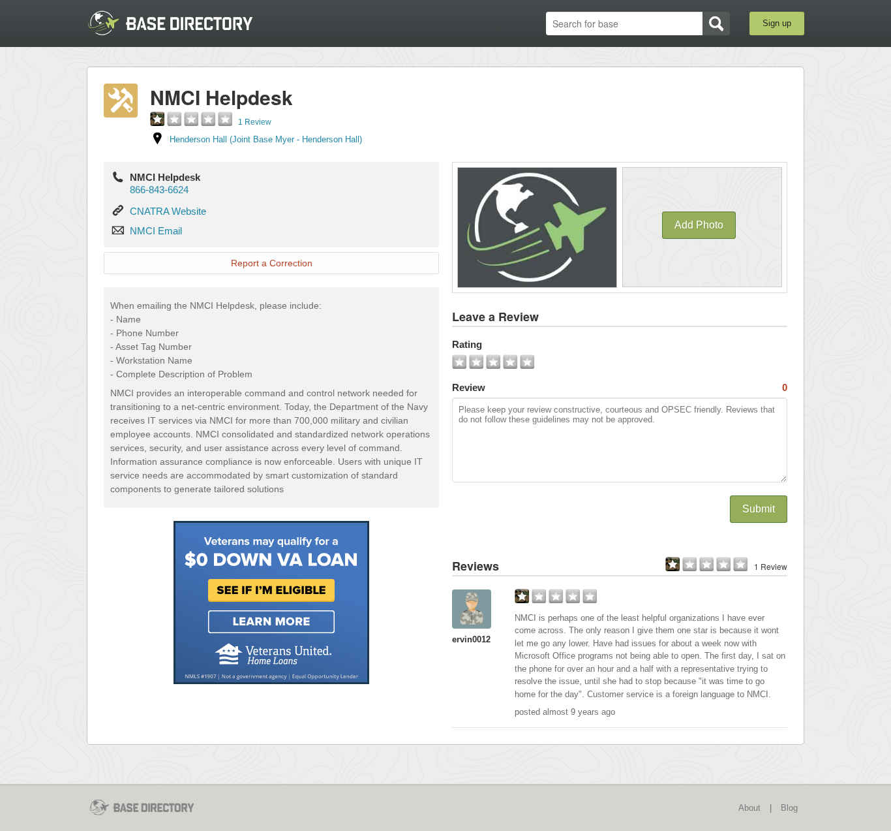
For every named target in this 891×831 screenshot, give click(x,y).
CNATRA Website (168, 211)
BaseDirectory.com (182, 22)
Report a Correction (271, 263)
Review (619, 387)
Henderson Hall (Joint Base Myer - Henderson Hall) (266, 139)
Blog (789, 808)
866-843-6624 (159, 189)
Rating (467, 344)
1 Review (254, 122)
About (749, 808)
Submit (758, 508)
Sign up (777, 23)
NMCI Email (156, 230)
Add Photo (698, 224)
